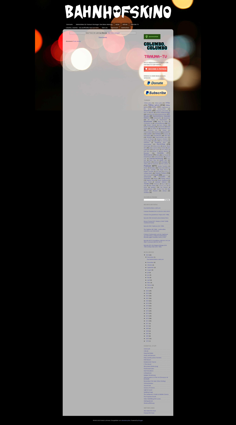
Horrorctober (147, 144)
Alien (152, 112)
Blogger (140, 420)
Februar (149, 285)
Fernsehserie (157, 135)
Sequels (156, 175)
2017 (147, 308)
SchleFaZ (166, 171)
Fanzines (166, 134)
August (149, 270)
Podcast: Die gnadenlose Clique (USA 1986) (156, 214)
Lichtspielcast (147, 373)
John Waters (165, 149)
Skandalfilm (161, 177)
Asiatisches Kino (150, 114)
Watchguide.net (148, 401)
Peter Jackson (164, 164)
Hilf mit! (125, 24)
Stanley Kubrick (165, 178)
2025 (147, 255)
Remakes (152, 168)
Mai (148, 277)
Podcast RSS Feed (149, 413)
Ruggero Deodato (148, 171)
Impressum (114, 28)
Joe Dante (162, 148)
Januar (149, 287)
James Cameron (153, 148)
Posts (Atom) (77, 41)
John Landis (156, 149)
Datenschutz (125, 28)
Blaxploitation (163, 120)
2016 (147, 311)
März (149, 282)
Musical (156, 162)
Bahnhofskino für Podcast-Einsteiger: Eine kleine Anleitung (94, 24)
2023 (147, 293)
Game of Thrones (149, 139)
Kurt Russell (165, 155)
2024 (147, 291)
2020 (147, 301)
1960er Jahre (158, 103)
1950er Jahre (147, 103)
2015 (147, 313)
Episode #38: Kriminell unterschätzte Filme (156, 218)
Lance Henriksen (159, 157)
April (148, 280)
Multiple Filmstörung (150, 375)
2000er (154, 107)
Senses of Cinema (149, 388)
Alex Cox (146, 112)
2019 (147, 303)
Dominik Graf (157, 132)
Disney (164, 130)
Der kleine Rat (154, 128)
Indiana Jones (156, 146)
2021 (147, 298)
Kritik (157, 155)
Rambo (146, 168)
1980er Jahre (154, 105)
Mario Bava (152, 160)
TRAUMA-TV (135, 24)
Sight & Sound (148, 390)
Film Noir (167, 135)
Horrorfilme (161, 144)
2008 (147, 331)
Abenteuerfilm (162, 109)
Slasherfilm (147, 178)
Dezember (150, 257)
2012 (147, 321)
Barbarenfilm (157, 118)
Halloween (146, 142)
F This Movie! (147, 364)
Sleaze (156, 178)
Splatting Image (148, 392)
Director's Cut (152, 130)
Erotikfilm (149, 134)
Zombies (146, 192)
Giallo (155, 141)
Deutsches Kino (165, 128)
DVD (169, 123)
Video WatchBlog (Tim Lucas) (152, 399)
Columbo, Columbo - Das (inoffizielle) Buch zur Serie (82, 28)
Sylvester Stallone (161, 182)
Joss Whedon (164, 151)
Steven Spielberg (162, 180)
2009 (147, 328)
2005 (147, 338)
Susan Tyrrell (147, 182)
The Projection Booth (150, 396)
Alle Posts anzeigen (114, 33)
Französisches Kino (161, 137)
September (150, 267)
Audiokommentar (162, 114)
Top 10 (164, 184)
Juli (148, 272)
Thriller (146, 184)
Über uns (105, 28)
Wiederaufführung (149, 403)
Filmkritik (149, 137)
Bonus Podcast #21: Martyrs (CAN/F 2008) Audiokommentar (156, 222)
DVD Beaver (147, 360)
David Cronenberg (149, 127)
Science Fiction (160, 173)
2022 (147, 296)
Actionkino (147, 111)
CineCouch (147, 349)
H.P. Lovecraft (164, 141)
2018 (147, 306)
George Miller (147, 141)
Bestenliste (167, 118)
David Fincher (161, 127)
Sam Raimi (159, 171)
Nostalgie (164, 162)
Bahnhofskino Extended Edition (157, 117)
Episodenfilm (166, 132)
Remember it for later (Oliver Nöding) (154, 381)
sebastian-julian (125, 420)
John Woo (146, 151)
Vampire (153, 187)
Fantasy (157, 134)
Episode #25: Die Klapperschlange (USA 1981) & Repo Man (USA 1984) (155, 246)
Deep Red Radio (148, 353)
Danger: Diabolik (151, 125)
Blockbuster (148, 121)
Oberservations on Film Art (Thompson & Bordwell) (156, 378)
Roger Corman (151, 169)
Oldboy (146, 164)
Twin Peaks (152, 185)
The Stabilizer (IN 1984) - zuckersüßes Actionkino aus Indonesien (155, 230)
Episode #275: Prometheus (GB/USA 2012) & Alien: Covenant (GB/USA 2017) (157, 241)
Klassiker (146, 153)
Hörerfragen (147, 146)
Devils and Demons (149, 355)
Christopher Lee (148, 123)
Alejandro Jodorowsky (162, 110)
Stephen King (150, 180)
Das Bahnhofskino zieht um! (152, 208)
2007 (147, 333)
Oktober (149, 265)
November (150, 262)
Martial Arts (163, 160)
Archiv (117, 24)
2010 (147, 326)
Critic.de (146, 351)
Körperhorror (148, 157)
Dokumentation (148, 132)
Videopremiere (148, 189)
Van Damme (164, 187)
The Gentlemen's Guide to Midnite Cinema (156, 394)
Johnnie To (155, 151)
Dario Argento (163, 125)
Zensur (165, 191)
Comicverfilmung (159, 123)
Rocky (168, 168)
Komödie (160, 153)
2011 (147, 323)
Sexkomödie (147, 177)
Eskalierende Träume (150, 362)
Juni (148, 275)
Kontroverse (148, 155)
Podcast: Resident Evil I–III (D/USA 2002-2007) (157, 211)
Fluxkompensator (149, 368)
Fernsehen (147, 135)
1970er (167, 103)
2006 (147, 336)
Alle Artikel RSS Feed (150, 411)
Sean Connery (147, 175)
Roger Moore (164, 169)
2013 (147, 318)
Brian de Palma (163, 121)
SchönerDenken (148, 383)
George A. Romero (162, 139)
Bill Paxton (151, 120)
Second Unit (147, 385)
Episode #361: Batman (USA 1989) (154, 226)
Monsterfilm (147, 162)
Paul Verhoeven (154, 164)
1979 (147, 341)
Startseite (69, 24)
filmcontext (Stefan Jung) (151, 366)
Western (155, 191)
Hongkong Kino (160, 142)
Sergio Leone (165, 175)
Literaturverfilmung (156, 158)
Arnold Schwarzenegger (163, 112)
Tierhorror (156, 184)
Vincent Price (160, 189)
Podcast (147, 165)
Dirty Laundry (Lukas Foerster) (152, 357)
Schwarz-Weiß (148, 173)
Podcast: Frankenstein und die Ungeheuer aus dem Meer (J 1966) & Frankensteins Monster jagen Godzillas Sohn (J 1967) (156, 235)
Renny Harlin (161, 168)
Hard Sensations (148, 371)
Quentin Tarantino (163, 166)
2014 (147, 316)
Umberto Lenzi (162, 185)
